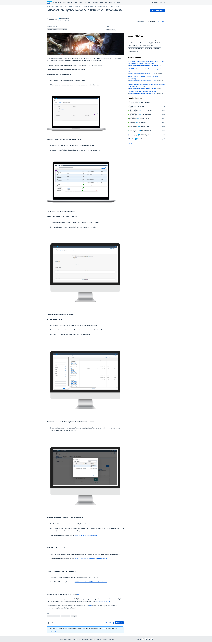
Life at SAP (147, 48)
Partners (95, 2)
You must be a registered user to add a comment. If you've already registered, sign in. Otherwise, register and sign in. (83, 628)
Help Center (108, 2)
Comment (53, 631)
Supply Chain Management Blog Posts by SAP (142, 73)
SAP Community (50, 6)
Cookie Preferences (108, 639)
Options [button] (151, 13)
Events (101, 2)
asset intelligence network (53, 616)
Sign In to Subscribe (157, 10)
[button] (158, 21)
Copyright (75, 639)
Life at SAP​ (156, 48)
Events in (77, 535)
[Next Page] (147, 53)
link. (78, 594)
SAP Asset (83, 535)
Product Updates (111, 29)
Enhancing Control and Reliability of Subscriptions (142, 91)
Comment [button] (119, 622)
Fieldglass (74, 616)
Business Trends (132, 40)
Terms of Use (67, 639)
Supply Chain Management (75, 6)
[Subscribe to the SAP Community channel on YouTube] (149, 639)
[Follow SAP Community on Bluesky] (146, 639)
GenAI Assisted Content (145, 45)
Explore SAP (155, 2)
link (50, 608)
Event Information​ (144, 42)
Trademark (92, 639)
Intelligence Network (92, 535)
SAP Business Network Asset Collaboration (57, 29)
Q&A (90, 605)
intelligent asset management (135, 48)
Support (99, 639)
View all (130, 143)
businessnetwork (65, 616)
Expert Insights (155, 42)
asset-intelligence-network (102, 601)
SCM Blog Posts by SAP (88, 6)
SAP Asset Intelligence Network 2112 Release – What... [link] (106, 6)
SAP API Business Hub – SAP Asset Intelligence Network (91, 558)
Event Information (133, 42)
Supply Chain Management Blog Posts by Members (144, 65)
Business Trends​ (144, 40)
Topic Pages (117, 2)
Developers (88, 2)
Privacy (61, 639)
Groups (81, 2)
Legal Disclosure (83, 639)
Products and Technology (70, 2)
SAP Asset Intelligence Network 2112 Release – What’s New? (84, 10)
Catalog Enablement (157, 40)
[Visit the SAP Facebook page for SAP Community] (143, 639)
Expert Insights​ (132, 45)
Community (57, 2)
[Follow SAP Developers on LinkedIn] (152, 639)
